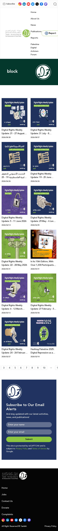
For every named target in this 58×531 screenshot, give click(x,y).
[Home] (18, 33)
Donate (5, 507)
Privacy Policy (22, 448)
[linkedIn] (24, 4)
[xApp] (37, 4)
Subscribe (10, 3)
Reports (34, 37)
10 (44, 367)
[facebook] (41, 4)
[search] (55, 4)
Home (33, 12)
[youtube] (28, 4)
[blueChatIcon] (32, 4)
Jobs (4, 494)
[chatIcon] (45, 4)
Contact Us (7, 501)
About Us (35, 18)
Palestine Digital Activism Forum (35, 49)
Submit (29, 439)
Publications (36, 31)
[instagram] (19, 4)
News (33, 25)
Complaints (7, 514)
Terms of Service (39, 448)
